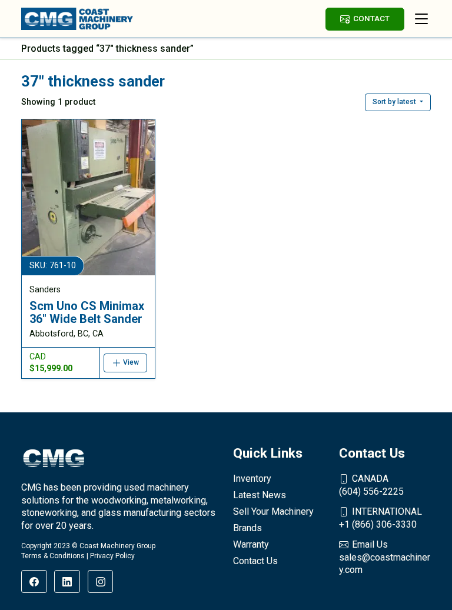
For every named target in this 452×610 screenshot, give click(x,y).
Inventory (252, 478)
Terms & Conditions (53, 556)
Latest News (259, 495)
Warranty (251, 544)
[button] (398, 102)
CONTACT (371, 18)
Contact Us (255, 560)
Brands (247, 528)
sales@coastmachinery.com (384, 557)
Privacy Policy (112, 556)
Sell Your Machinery (273, 511)
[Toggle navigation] (421, 18)
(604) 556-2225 (371, 485)
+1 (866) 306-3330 (380, 518)
